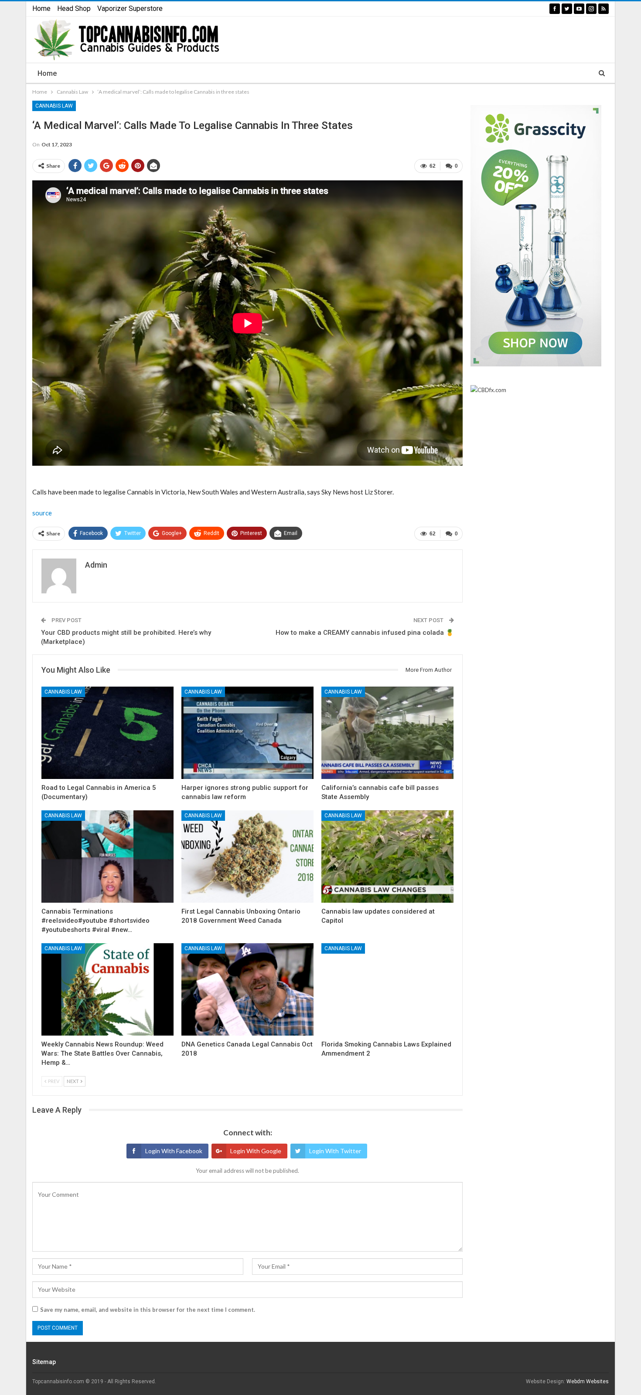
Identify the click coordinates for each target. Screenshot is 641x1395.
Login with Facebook (173, 1151)
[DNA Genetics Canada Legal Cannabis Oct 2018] (247, 989)
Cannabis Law (54, 106)
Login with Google (255, 1151)
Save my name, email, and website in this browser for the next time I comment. (147, 1309)
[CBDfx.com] (488, 390)
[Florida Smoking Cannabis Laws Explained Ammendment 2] (387, 989)
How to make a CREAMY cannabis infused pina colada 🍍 (365, 633)
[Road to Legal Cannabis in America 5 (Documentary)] (107, 733)
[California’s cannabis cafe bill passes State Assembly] (387, 733)
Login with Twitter (335, 1151)
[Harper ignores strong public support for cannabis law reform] (247, 733)
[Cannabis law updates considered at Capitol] (387, 856)
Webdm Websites (587, 1381)
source (42, 513)
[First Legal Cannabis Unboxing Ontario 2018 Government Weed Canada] (247, 856)
